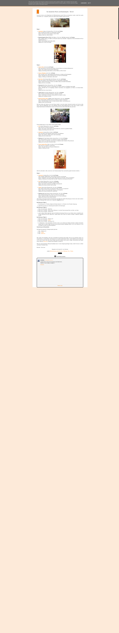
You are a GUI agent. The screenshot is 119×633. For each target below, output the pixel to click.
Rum (69, 251)
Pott (39, 126)
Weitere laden (60, 285)
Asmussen (40, 31)
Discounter (45, 241)
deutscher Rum (60, 251)
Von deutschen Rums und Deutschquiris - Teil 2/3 (60, 12)
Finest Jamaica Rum (42, 144)
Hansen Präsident (42, 73)
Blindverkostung (53, 251)
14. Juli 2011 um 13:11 (49, 260)
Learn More (84, 3)
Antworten (42, 264)
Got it (89, 3)
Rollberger (65, 251)
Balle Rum (40, 79)
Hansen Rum (41, 67)
